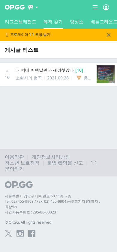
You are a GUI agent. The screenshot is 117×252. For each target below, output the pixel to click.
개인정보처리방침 (51, 156)
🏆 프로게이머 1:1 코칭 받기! (28, 35)
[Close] (108, 35)
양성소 (76, 21)
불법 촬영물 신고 (65, 162)
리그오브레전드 (20, 21)
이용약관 (14, 156)
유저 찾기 (53, 21)
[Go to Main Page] (15, 7)
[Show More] (33, 7)
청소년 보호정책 (22, 162)
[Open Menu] (106, 7)
